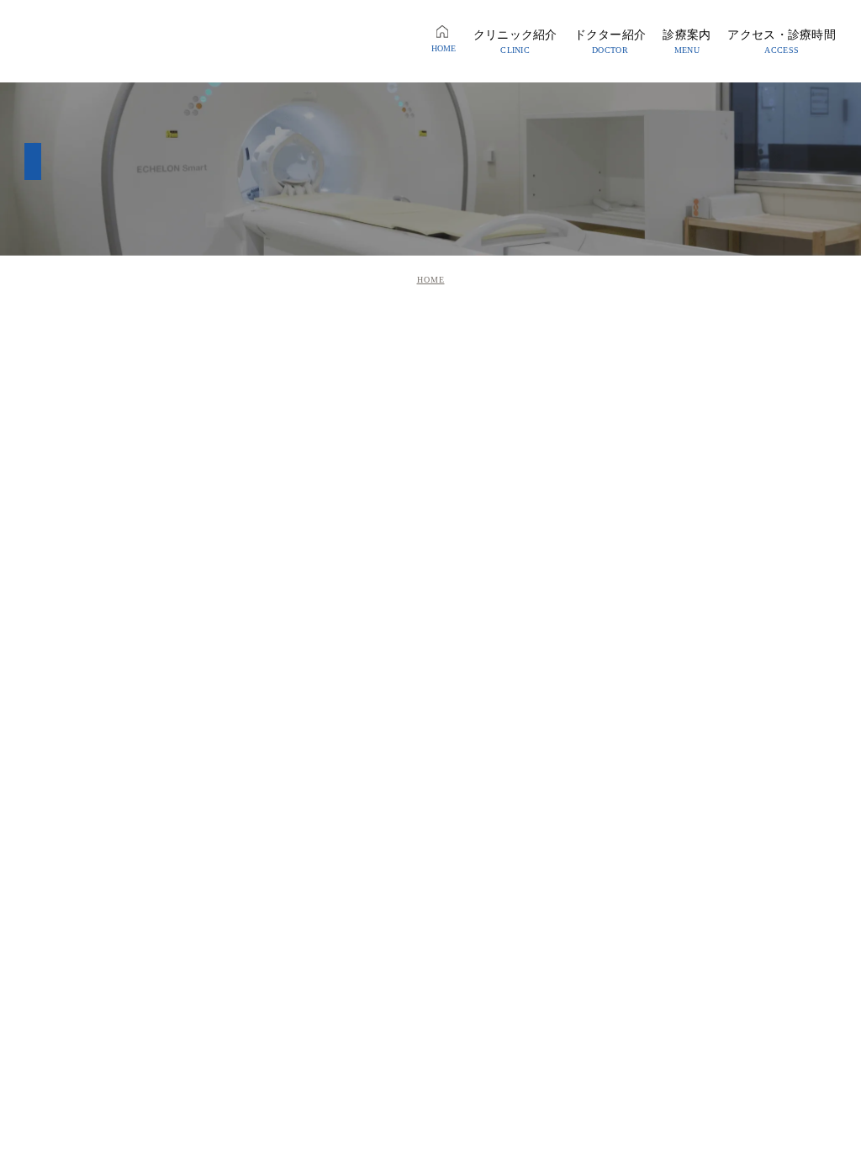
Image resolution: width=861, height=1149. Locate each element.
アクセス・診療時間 (781, 42)
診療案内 (686, 42)
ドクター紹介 (610, 42)
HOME (444, 48)
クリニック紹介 (515, 42)
